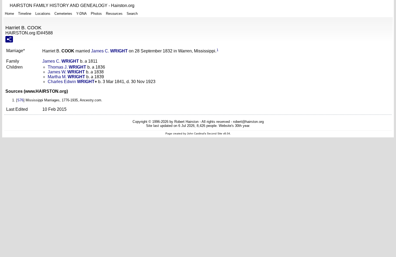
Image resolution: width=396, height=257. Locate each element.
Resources (114, 14)
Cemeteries (63, 14)
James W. (66, 72)
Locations (42, 14)
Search (132, 14)
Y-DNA (81, 14)
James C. (109, 51)
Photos (96, 14)
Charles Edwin (71, 81)
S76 (20, 100)
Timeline (24, 14)
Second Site (214, 133)
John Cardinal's (196, 133)
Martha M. (66, 76)
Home (9, 14)
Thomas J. (67, 67)
